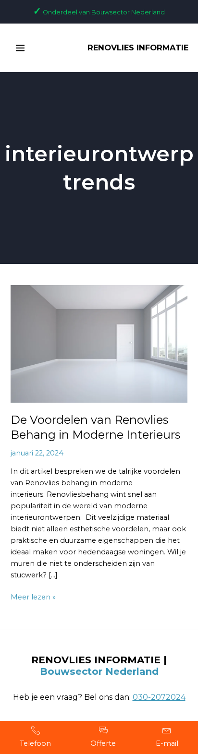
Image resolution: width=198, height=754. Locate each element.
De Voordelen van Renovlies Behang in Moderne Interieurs (95, 427)
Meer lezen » (33, 596)
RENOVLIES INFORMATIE (137, 47)
